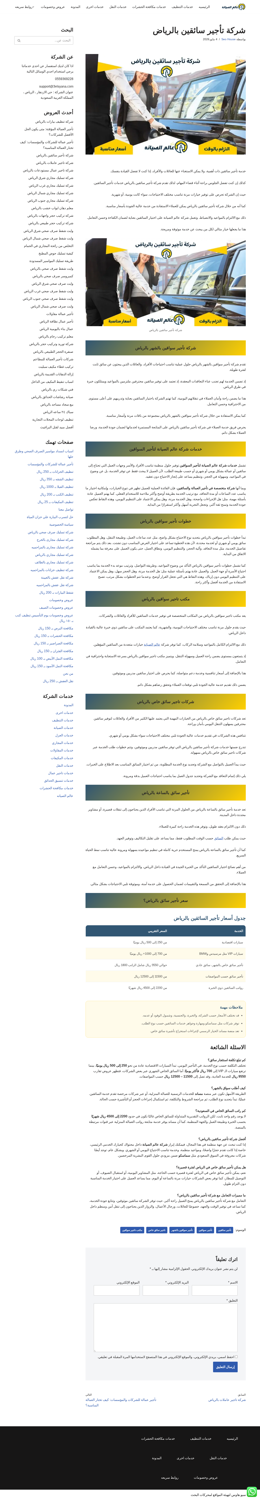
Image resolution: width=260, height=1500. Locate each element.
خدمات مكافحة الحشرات (149, 7)
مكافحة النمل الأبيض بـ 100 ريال (51, 658)
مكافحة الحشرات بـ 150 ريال (53, 635)
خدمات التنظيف (182, 7)
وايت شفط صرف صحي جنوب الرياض (48, 298)
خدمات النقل (118, 7)
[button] (33, 7)
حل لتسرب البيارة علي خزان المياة (50, 517)
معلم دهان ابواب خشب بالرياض (52, 208)
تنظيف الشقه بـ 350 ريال (56, 479)
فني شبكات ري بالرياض (57, 389)
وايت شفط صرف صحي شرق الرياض (48, 231)
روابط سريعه (170, 1477)
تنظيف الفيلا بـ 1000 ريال (56, 486)
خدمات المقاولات (61, 750)
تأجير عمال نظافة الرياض (56, 321)
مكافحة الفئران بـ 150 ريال (55, 651)
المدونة (75, 7)
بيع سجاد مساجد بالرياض (56, 404)
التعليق (232, 1300)
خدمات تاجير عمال (60, 773)
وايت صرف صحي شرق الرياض (52, 283)
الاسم (233, 1282)
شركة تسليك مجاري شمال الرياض (50, 193)
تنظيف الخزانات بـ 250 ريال (55, 471)
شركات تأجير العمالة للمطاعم (53, 359)
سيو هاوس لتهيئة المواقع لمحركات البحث (218, 1495)
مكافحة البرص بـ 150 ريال (55, 628)
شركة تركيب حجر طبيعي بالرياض (50, 223)
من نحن (68, 673)
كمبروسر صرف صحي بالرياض (52, 276)
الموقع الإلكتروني (128, 1282)
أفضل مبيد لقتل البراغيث (56, 427)
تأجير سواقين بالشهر (182, 1230)
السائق (218, 838)
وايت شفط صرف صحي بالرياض (51, 268)
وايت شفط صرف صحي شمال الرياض (48, 238)
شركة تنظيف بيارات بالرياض (54, 121)
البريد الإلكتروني (177, 1282)
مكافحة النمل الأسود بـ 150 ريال (51, 666)
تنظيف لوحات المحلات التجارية (52, 419)
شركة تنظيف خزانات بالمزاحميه (51, 570)
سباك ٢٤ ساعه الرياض (58, 412)
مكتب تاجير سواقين (132, 1230)
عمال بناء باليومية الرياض (56, 329)
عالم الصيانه (65, 796)
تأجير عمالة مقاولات (59, 314)
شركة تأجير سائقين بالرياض (54, 155)
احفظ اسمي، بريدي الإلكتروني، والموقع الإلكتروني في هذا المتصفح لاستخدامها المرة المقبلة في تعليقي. (166, 1357)
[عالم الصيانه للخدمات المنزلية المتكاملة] (233, 7)
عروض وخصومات (53, 7)
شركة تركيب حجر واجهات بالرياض (50, 215)
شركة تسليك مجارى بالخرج (55, 539)
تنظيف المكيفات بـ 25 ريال (55, 502)
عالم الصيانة (152, 644)
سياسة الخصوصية (61, 524)
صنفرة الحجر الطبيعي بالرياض (53, 351)
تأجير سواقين (205, 1230)
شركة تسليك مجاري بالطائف (54, 562)
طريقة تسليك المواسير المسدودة (51, 261)
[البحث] (18, 40)
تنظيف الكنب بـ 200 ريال (56, 494)
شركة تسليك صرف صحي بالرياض (50, 532)
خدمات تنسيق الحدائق (58, 780)
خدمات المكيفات (62, 758)
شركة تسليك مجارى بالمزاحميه (52, 547)
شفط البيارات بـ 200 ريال (56, 592)
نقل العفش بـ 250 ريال (58, 681)
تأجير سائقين (224, 1230)
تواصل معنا (65, 509)
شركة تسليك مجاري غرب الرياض (51, 185)
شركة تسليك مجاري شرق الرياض (50, 178)
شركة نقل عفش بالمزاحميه (54, 585)
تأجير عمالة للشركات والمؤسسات (50, 464)
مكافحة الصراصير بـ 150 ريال (53, 643)
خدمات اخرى (95, 7)
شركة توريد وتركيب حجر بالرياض (51, 344)
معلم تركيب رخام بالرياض (56, 336)
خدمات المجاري (62, 743)
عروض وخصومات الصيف (56, 607)
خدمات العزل (64, 735)
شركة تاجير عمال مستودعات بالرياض (48, 170)
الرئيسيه (204, 7)
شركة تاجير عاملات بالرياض (54, 163)
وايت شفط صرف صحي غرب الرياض (48, 291)
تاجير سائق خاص (156, 1230)
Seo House (228, 39)
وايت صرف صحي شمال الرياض (52, 306)
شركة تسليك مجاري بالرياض (54, 554)
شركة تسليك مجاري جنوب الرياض (50, 200)
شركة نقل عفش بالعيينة (57, 577)
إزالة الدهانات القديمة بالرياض (53, 374)
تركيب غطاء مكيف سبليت (55, 366)
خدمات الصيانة (63, 727)
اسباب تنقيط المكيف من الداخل (52, 381)
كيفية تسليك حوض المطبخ (56, 253)
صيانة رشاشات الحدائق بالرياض (52, 397)
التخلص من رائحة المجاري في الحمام (48, 246)
